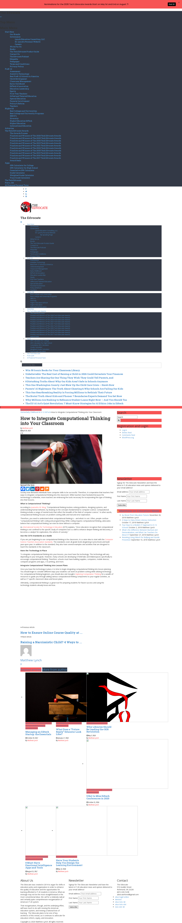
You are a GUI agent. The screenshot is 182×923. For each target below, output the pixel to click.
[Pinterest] (37, 489)
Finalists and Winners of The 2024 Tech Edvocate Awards (35, 141)
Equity (13, 91)
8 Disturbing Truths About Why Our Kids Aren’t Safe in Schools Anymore (66, 381)
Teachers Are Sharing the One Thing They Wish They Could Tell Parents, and (69, 377)
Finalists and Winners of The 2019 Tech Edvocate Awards (35, 153)
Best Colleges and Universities (23, 111)
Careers (18, 44)
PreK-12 (8, 69)
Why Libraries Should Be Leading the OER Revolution (98, 729)
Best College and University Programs (27, 113)
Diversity (14, 118)
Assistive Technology (19, 74)
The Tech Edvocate (13, 180)
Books (12, 49)
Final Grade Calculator (20, 178)
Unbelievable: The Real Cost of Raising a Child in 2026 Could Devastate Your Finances (74, 374)
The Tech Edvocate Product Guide (24, 51)
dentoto (118, 899)
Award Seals (15, 160)
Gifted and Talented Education (23, 96)
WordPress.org (128, 437)
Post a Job (9, 183)
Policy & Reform (17, 103)
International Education (20, 126)
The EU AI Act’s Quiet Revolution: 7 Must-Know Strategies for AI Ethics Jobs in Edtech (74, 403)
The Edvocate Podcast (19, 56)
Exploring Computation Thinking (88, 574)
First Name (121, 496)
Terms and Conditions (19, 64)
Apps (7, 163)
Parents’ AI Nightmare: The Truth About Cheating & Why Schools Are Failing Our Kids (74, 388)
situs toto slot (120, 904)
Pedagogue (14, 61)
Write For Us (15, 47)
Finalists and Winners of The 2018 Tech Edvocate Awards (35, 155)
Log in (124, 430)
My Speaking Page (46, 235)
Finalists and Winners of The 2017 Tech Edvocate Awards (35, 158)
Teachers (14, 106)
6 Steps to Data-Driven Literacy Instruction (139, 520)
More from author (54, 669)
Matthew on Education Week (139, 511)
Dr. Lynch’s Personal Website (27, 42)
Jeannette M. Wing (38, 507)
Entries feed (126, 432)
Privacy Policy (17, 66)
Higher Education (18, 123)
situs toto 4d (120, 902)
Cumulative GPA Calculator (22, 170)
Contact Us (15, 54)
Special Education (18, 98)
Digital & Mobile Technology (35, 857)
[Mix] (47, 489)
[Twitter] (28, 489)
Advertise (9, 128)
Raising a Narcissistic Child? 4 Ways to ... (51, 642)
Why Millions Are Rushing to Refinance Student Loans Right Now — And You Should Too (76, 399)
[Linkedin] (32, 489)
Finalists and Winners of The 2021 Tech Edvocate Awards (35, 145)
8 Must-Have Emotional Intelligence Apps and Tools (38, 865)
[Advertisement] (66, 608)
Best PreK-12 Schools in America (24, 76)
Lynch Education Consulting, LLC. (30, 39)
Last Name (121, 501)
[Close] (1, 17)
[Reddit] (42, 489)
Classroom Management (20, 81)
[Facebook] (23, 489)
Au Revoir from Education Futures (135, 515)
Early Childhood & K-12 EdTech (31, 410)
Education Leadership (19, 89)
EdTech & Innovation (19, 86)
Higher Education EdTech (21, 121)
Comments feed (128, 435)
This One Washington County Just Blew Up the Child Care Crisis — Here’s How (69, 385)
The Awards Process (19, 133)
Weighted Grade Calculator (22, 175)
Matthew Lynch (28, 428)
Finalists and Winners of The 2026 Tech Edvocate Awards (35, 136)
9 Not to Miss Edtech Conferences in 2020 (98, 797)
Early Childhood (17, 84)
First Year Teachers (18, 94)
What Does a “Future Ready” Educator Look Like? (68, 732)
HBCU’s (13, 116)
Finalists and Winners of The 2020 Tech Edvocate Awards (35, 150)
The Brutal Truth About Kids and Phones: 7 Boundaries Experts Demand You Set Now (73, 396)
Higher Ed (9, 108)
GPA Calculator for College (21, 165)
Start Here (9, 32)
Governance (15, 37)
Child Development (18, 79)
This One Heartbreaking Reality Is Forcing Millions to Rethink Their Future (68, 392)
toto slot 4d (120, 907)
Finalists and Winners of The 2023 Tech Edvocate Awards (35, 143)
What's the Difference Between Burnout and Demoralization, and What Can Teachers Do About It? (139, 532)
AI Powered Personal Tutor (17, 185)
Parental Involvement (19, 101)
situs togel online (122, 897)
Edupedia (14, 59)
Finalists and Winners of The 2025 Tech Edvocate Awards (35, 138)
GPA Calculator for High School (24, 168)
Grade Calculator (17, 173)
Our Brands (15, 34)
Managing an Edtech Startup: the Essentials (38, 733)
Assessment (15, 71)
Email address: (123, 492)
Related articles (30, 669)
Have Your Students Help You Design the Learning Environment (69, 863)
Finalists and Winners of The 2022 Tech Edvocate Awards (35, 148)
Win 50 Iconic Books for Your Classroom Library (52, 370)
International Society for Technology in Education (42, 527)
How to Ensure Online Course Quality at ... (51, 633)
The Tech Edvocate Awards (16, 131)
